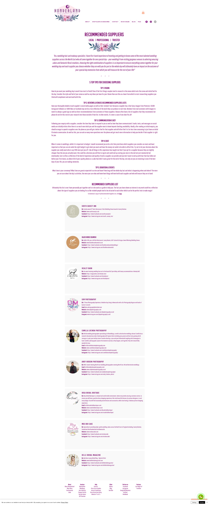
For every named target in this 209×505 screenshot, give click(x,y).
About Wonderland (70, 486)
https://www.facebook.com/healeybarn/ (97, 276)
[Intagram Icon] (151, 21)
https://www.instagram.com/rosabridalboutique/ (101, 412)
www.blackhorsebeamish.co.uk (95, 243)
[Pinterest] (155, 21)
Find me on (125, 484)
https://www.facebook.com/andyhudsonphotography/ (101, 372)
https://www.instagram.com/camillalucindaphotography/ (103, 352)
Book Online (82, 486)
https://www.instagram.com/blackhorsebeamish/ (101, 247)
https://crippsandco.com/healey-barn (96, 274)
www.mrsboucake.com (92, 432)
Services (82, 484)
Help (96, 484)
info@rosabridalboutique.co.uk (93, 405)
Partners (139, 484)
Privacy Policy (64, 502)
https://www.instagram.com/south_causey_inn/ (100, 216)
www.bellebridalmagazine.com (95, 460)
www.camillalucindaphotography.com (96, 348)
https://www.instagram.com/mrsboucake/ (99, 436)
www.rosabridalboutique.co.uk (94, 408)
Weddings (82, 488)
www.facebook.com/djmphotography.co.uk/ (102, 312)
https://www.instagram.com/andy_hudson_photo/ (101, 374)
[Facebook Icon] (146, 21)
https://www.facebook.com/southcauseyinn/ (99, 214)
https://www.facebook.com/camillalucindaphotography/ (102, 350)
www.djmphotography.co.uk (94, 309)
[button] (143, 12)
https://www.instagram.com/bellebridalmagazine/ (101, 465)
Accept (202, 502)
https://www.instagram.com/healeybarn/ (98, 278)
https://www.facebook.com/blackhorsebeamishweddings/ (102, 245)
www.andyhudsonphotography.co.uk (96, 369)
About (69, 484)
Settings (194, 502)
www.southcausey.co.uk (93, 211)
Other (110, 484)
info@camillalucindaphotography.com (95, 345)
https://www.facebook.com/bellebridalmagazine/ (100, 463)
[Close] (207, 502)
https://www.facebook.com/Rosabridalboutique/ (100, 410)
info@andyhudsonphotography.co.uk (95, 367)
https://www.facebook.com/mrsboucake (97, 434)
